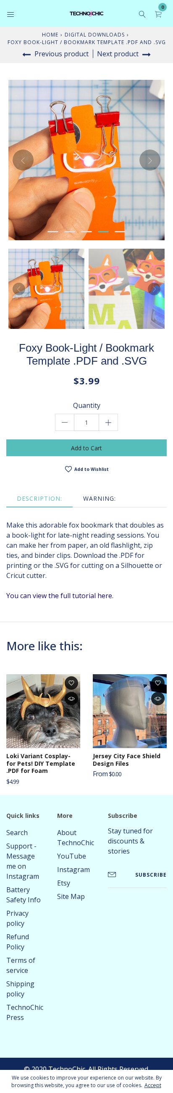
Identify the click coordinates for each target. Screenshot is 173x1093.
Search (17, 832)
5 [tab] (120, 231)
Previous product (61, 53)
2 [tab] (69, 231)
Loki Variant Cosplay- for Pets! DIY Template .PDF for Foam (40, 763)
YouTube (71, 856)
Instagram (73, 869)
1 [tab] (52, 231)
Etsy (63, 883)
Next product (118, 53)
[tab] (39, 498)
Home (50, 34)
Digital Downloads (95, 34)
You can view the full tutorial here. (59, 595)
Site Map (71, 896)
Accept (152, 1085)
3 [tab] (86, 231)
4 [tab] (103, 231)
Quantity (86, 405)
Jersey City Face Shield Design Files (126, 759)
